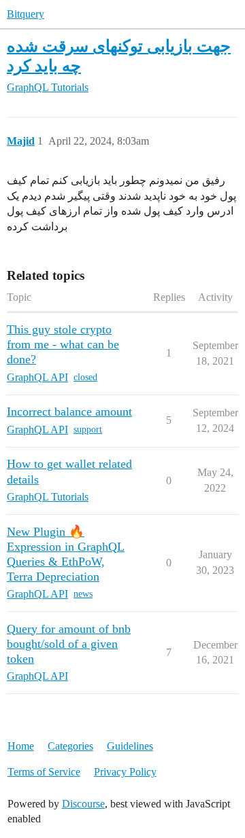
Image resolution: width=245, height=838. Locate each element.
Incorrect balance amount (69, 411)
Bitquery (25, 14)
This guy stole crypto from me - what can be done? (63, 344)
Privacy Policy (125, 772)
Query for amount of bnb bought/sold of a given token (69, 644)
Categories (70, 746)
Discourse (83, 803)
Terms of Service (43, 772)
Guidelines (130, 746)
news (83, 594)
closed (85, 377)
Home (20, 746)
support (88, 429)
